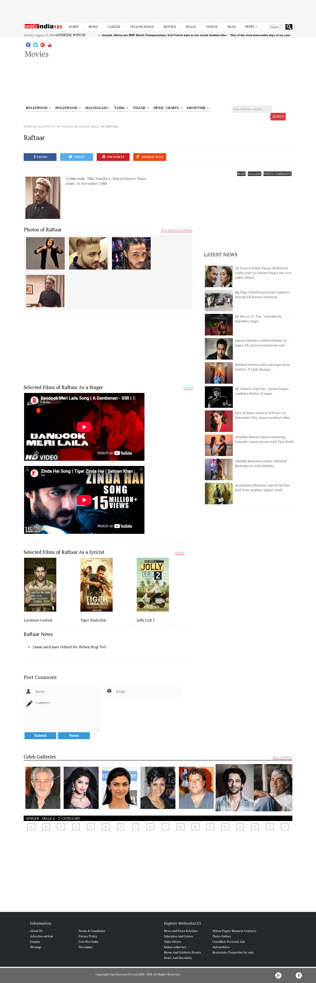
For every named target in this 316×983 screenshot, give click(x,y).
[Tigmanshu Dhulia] (196, 807)
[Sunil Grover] (235, 810)
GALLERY (254, 174)
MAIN (241, 174)
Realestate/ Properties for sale (233, 952)
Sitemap (35, 947)
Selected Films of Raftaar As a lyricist (64, 552)
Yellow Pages (142, 27)
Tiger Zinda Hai (93, 620)
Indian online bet (175, 947)
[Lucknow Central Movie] (40, 610)
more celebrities (282, 757)
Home (74, 27)
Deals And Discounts (178, 958)
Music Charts (166, 108)
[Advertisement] (158, 10)
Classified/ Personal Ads (228, 941)
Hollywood (66, 108)
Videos (212, 27)
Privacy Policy (87, 936)
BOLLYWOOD (46, 126)
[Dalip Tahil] (42, 807)
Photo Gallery (221, 936)
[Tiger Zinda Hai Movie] (96, 610)
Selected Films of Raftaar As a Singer (63, 387)
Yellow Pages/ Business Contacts (234, 931)
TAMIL (119, 108)
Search (278, 116)
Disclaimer (85, 947)
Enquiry (35, 941)
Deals (191, 27)
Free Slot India (88, 941)
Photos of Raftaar (43, 229)
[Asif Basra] (273, 810)
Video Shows (172, 941)
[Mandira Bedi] (157, 807)
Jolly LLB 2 (146, 620)
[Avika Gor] (81, 807)
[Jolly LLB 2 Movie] (153, 610)
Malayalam (95, 108)
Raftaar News (38, 634)
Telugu (139, 108)
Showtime (197, 108)
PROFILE (67, 126)
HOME (28, 126)
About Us (36, 931)
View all (188, 387)
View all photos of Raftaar (177, 230)
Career (114, 27)
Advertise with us (70, 35)
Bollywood (37, 108)
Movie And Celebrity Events (182, 952)
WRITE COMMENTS (277, 174)
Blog (232, 27)
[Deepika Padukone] (119, 807)
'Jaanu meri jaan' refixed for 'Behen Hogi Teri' (69, 646)
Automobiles (221, 947)
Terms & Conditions (91, 931)
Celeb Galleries (40, 756)
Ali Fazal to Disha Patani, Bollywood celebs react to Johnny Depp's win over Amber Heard (263, 273)
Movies (170, 27)
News (93, 27)
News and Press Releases (181, 931)
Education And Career (178, 936)
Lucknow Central (38, 620)
